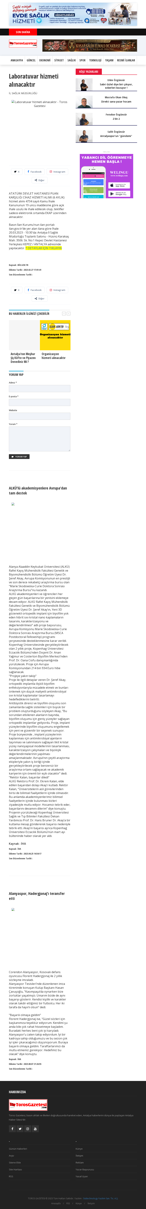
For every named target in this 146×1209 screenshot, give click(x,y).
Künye (79, 1148)
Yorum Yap (21, 456)
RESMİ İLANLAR (126, 60)
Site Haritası (15, 1169)
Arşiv (11, 1155)
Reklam (80, 1162)
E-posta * (14, 396)
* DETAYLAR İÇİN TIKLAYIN (43, 248)
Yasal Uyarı (82, 1176)
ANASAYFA (17, 60)
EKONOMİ (45, 60)
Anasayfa (56, 1203)
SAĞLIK (71, 60)
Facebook (36, 171)
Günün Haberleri (18, 1148)
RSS (11, 1176)
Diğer (41, 180)
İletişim (79, 1155)
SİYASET (59, 60)
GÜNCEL (31, 60)
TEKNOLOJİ (95, 60)
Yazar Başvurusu (85, 1169)
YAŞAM (109, 60)
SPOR (82, 60)
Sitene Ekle (15, 1162)
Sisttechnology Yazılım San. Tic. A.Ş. (100, 1198)
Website (13, 410)
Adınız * (13, 382)
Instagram (59, 171)
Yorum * (13, 424)
